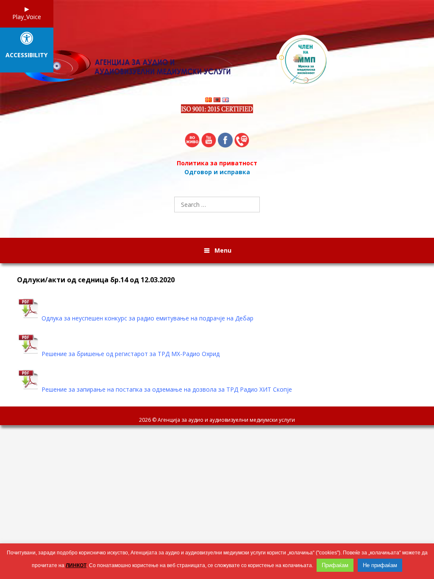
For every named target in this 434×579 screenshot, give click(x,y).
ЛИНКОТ (76, 565)
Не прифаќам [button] (380, 565)
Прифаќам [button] (335, 565)
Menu (222, 250)
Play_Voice (26, 17)
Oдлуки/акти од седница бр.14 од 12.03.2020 (96, 280)
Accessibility (26, 55)
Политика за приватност (217, 163)
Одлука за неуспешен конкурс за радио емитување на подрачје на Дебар (147, 318)
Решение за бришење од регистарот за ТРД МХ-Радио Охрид (131, 354)
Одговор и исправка (217, 172)
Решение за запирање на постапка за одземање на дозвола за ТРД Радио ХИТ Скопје (167, 389)
